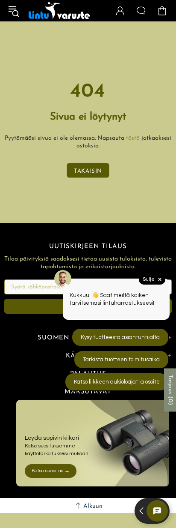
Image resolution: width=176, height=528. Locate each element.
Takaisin (88, 171)
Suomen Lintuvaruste (59, 10)
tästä (133, 138)
